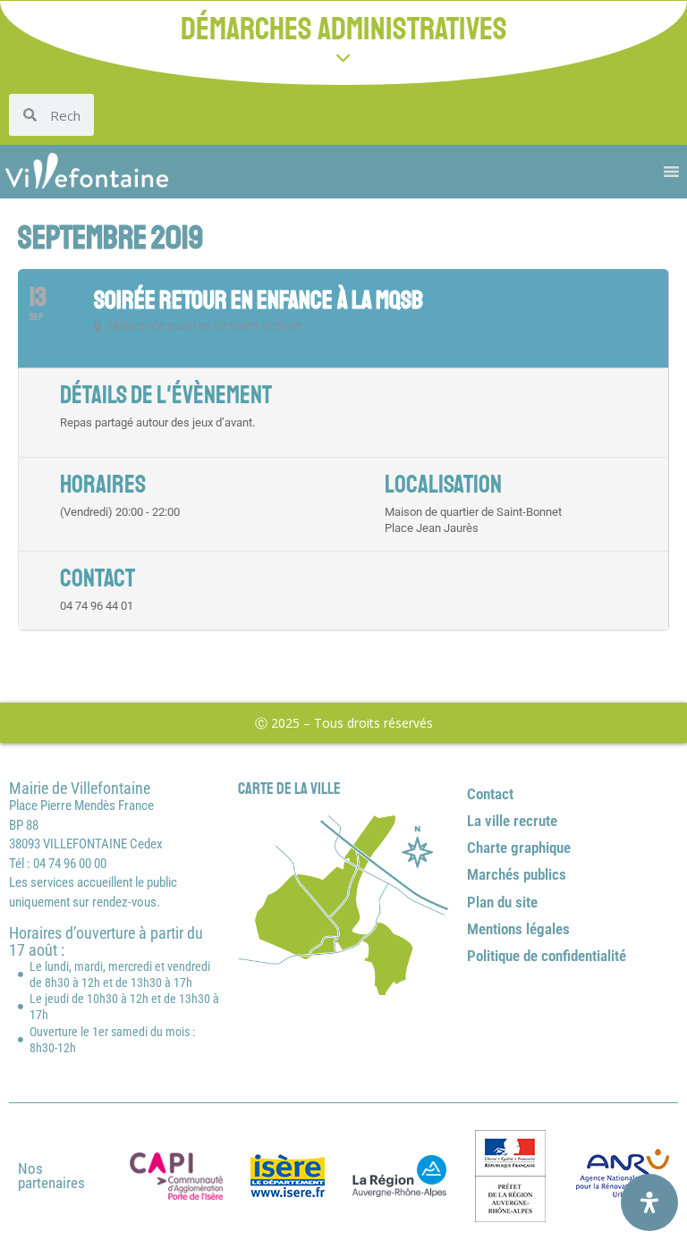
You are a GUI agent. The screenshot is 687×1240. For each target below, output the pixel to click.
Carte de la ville (289, 788)
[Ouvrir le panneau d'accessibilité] (649, 1202)
